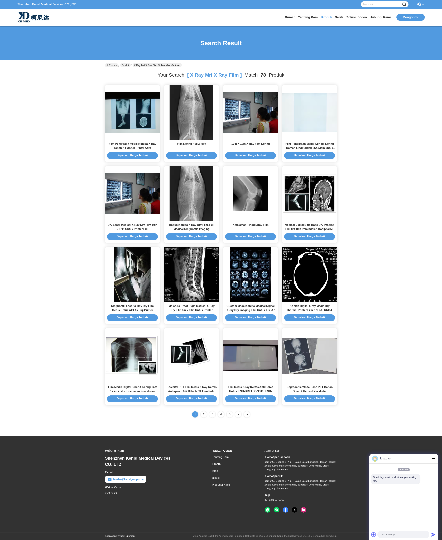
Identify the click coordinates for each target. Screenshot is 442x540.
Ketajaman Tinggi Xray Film (250, 224)
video (362, 17)
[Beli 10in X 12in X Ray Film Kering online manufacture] (250, 112)
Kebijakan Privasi (114, 535)
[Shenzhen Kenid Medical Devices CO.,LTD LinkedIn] (303, 510)
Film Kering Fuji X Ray (191, 143)
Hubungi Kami (380, 17)
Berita (339, 17)
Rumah (290, 17)
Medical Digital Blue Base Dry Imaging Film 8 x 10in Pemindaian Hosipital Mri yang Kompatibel (309, 229)
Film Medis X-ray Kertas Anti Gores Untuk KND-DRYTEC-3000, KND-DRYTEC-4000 (250, 391)
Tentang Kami (308, 17)
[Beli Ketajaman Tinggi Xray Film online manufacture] (250, 193)
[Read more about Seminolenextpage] (238, 414)
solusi (351, 17)
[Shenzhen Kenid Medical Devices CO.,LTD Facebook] (285, 510)
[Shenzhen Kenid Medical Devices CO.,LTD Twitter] (294, 510)
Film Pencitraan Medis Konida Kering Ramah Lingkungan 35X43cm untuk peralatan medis (309, 148)
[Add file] (373, 534)
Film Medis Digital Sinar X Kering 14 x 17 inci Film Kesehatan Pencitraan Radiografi (132, 391)
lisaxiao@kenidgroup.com (128, 479)
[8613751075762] (268, 510)
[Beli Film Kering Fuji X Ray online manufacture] (191, 112)
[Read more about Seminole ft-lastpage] (247, 414)
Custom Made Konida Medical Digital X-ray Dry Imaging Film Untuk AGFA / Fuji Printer (251, 310)
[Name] (404, 4)
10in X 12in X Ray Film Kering (250, 143)
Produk (326, 17)
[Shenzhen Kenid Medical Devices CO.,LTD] (36, 17)
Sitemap (130, 535)
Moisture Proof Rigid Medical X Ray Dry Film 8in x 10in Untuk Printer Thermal (192, 310)
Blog (215, 470)
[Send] (433, 534)
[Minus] (433, 458)
